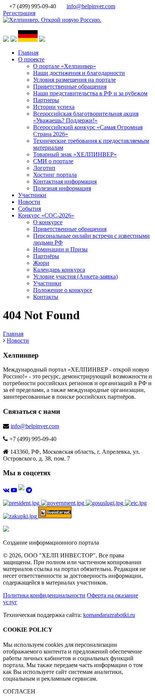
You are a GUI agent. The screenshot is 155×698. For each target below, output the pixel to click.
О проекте (31, 59)
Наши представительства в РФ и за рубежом (90, 93)
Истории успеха (53, 107)
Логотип (44, 168)
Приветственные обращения (69, 86)
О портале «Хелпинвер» (64, 66)
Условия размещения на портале (74, 80)
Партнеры (46, 100)
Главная (28, 52)
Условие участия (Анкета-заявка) (75, 276)
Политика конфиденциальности (44, 595)
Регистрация (19, 13)
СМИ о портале (53, 161)
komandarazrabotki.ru (109, 615)
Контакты (45, 297)
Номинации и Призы (60, 249)
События (29, 208)
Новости (29, 202)
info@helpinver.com (91, 6)
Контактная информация (65, 181)
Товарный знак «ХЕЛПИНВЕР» (75, 154)
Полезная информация (62, 188)
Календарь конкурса (59, 269)
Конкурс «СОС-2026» (46, 215)
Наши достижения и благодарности (79, 73)
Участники (32, 195)
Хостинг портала (55, 174)
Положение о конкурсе (62, 290)
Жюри (41, 263)
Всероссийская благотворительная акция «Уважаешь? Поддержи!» (85, 117)
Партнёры (46, 256)
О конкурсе (47, 222)
